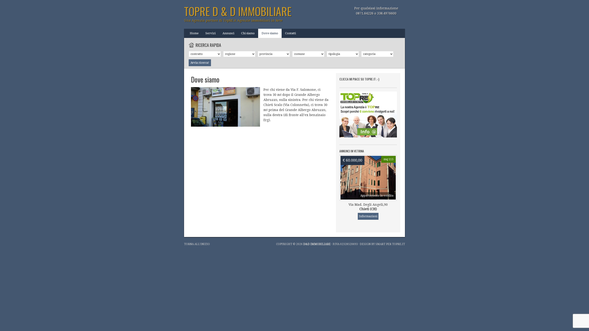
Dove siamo (270, 33)
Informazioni (368, 216)
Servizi (210, 33)
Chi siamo (248, 33)
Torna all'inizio (197, 244)
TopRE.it (398, 244)
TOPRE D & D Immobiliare (238, 11)
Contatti (290, 33)
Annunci (228, 33)
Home (194, 33)
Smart (380, 244)
